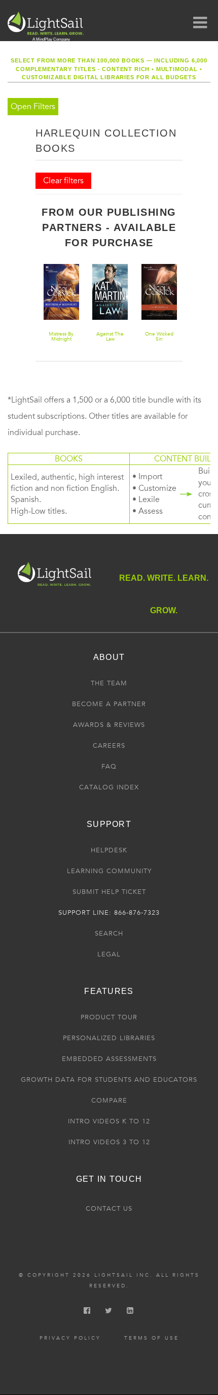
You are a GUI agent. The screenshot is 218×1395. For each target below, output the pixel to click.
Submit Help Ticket (109, 892)
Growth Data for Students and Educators (109, 1080)
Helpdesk (109, 850)
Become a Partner (109, 704)
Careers (109, 746)
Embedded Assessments (109, 1059)
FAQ (109, 766)
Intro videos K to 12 (109, 1121)
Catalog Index (109, 787)
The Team (109, 683)
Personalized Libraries (109, 1038)
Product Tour (109, 1017)
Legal (109, 954)
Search (109, 933)
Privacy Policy (70, 1338)
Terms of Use (151, 1338)
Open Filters (33, 107)
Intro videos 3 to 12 (109, 1142)
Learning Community (109, 871)
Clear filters (63, 181)
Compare (109, 1101)
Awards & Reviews (109, 725)
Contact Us (109, 1209)
